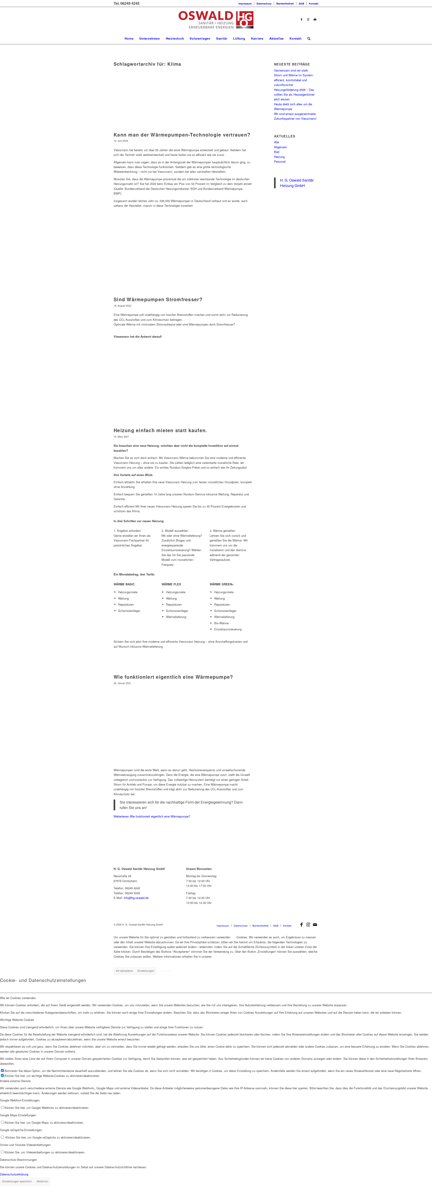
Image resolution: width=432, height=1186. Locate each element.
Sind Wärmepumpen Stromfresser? (158, 299)
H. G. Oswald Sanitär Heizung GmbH (297, 182)
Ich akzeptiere (124, 971)
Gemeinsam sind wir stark (291, 70)
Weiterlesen (152, 816)
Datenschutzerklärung (227, 956)
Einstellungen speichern (17, 1181)
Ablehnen (165, 971)
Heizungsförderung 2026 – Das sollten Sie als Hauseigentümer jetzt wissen (294, 94)
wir (233, 937)
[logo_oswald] (216, 20)
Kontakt (313, 3)
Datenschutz (264, 3)
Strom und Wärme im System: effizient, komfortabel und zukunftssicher (294, 80)
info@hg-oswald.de (136, 898)
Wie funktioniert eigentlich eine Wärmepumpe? (173, 676)
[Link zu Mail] (315, 19)
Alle (276, 142)
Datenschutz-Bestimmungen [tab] (18, 1159)
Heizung (279, 157)
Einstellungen (145, 971)
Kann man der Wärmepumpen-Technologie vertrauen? (182, 134)
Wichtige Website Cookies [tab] (17, 1020)
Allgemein (280, 147)
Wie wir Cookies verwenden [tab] (18, 998)
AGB (301, 3)
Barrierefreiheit (285, 3)
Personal (280, 161)
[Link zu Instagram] (308, 19)
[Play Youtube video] (183, 726)
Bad (276, 152)
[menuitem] (245, 3)
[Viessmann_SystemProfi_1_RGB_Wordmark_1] (286, 879)
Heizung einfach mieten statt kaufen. (160, 430)
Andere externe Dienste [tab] (15, 1081)
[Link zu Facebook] (301, 19)
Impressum (245, 3)
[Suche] (307, 38)
